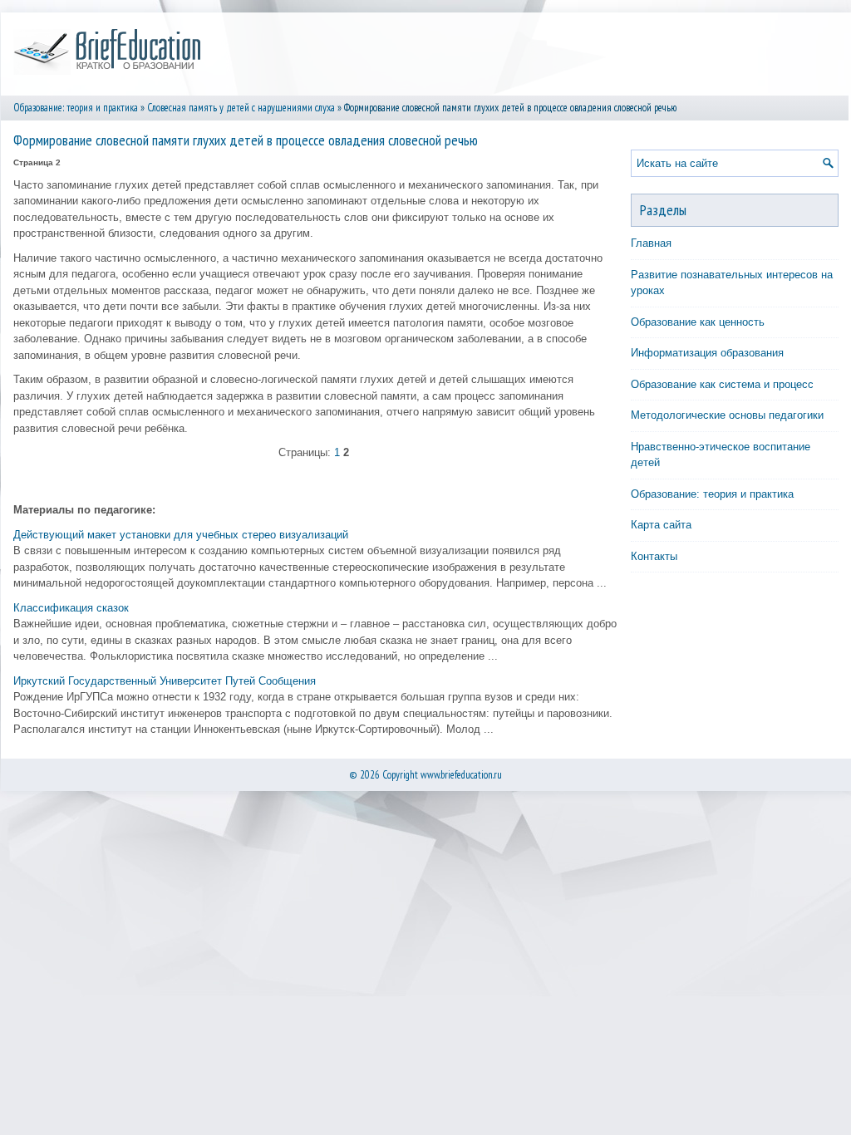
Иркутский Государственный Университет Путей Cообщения (164, 681)
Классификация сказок (71, 608)
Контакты (654, 556)
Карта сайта (661, 524)
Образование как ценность (698, 322)
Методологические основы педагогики (727, 415)
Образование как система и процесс (722, 384)
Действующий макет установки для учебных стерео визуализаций (180, 534)
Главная (651, 243)
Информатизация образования (707, 352)
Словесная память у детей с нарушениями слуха (241, 108)
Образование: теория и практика (75, 108)
